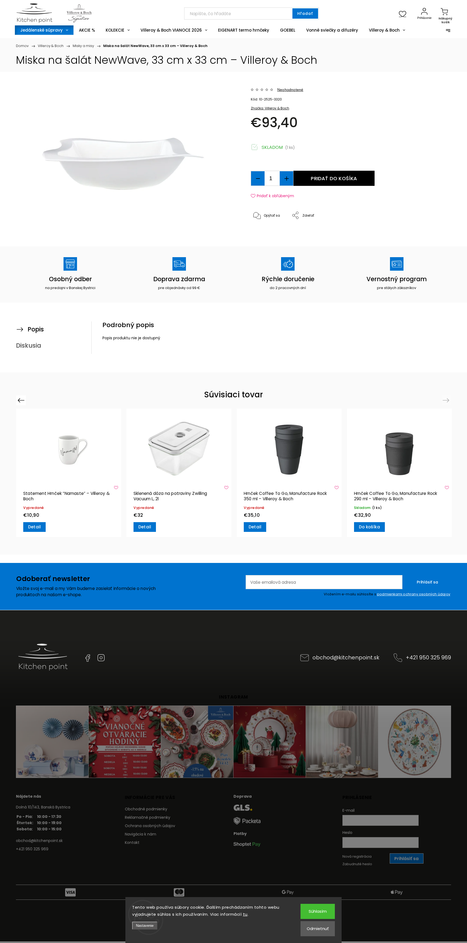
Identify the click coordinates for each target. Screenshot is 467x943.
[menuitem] (44, 30)
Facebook (88, 658)
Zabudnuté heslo (357, 864)
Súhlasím (318, 911)
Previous (22, 400)
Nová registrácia (357, 856)
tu (245, 914)
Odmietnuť (318, 928)
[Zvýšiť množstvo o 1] (286, 178)
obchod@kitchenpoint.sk (345, 657)
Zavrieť (423, 233)
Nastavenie (145, 926)
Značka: (270, 108)
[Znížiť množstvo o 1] (258, 178)
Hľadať (305, 13)
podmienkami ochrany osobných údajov (413, 594)
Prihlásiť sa (427, 582)
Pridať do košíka (334, 178)
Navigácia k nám (140, 834)
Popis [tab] (36, 329)
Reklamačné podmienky (147, 817)
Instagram (101, 658)
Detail (34, 527)
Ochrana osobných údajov (150, 825)
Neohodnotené (290, 90)
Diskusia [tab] (28, 345)
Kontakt (132, 842)
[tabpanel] (68, 473)
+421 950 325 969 (428, 657)
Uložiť (263, 232)
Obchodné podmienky (146, 809)
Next (447, 400)
